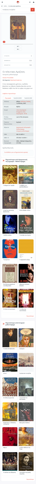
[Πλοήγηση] (2, 2)
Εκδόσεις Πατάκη (25, 101)
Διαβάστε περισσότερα (9, 93)
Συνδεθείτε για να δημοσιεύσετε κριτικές (16, 152)
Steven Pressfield (8, 77)
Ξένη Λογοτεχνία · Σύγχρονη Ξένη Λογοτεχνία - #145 (21, 111)
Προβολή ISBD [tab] (28, 98)
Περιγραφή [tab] (8, 98)
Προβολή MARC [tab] (18, 98)
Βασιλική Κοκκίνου (16, 80)
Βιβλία (5, 6)
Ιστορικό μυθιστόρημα (22, 131)
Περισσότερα (30, 316)
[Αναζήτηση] (33, 9)
